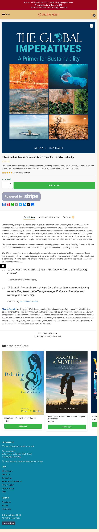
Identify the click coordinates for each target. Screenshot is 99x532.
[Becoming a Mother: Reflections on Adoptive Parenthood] (67, 382)
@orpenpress (61, 7)
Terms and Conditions (12, 481)
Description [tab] (29, 217)
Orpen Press (56, 336)
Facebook (43, 7)
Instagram (6, 509)
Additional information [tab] (48, 217)
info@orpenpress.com (64, 2)
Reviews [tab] (68, 217)
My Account (7, 471)
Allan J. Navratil (9, 309)
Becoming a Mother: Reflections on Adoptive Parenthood (66, 417)
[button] (92, 15)
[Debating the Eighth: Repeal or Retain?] (23, 383)
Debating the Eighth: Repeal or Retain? (20, 418)
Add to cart (54, 185)
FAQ (4, 492)
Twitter (5, 505)
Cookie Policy (8, 488)
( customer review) (22, 173)
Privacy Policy (8, 485)
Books (47, 336)
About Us (6, 474)
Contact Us (7, 478)
